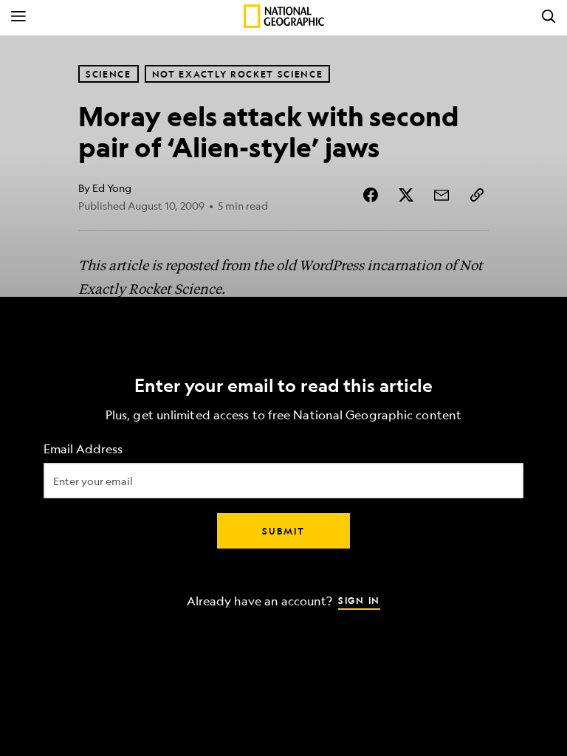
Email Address (83, 449)
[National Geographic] (284, 16)
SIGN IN (359, 600)
